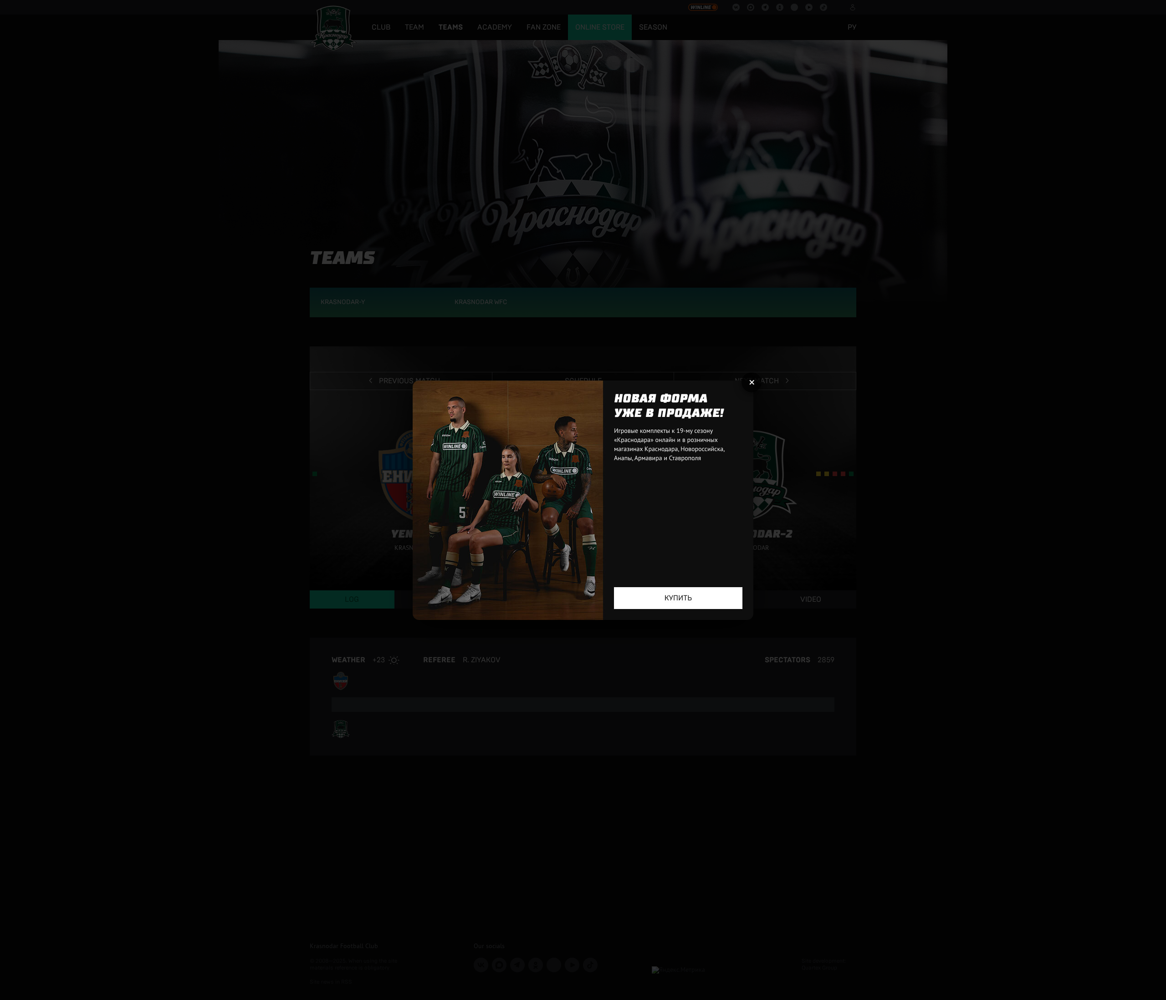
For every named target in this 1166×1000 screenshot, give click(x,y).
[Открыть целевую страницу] (583, 500)
